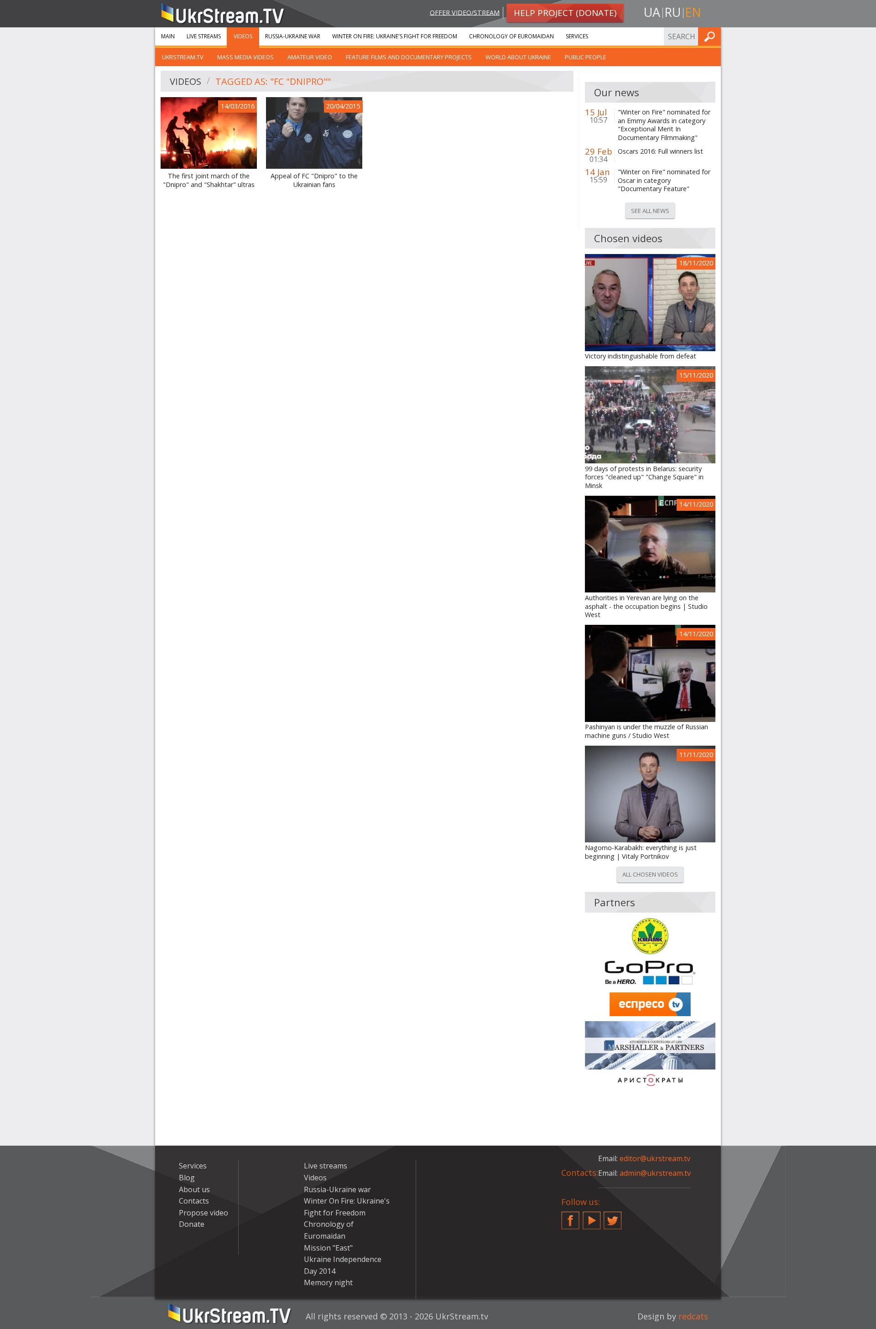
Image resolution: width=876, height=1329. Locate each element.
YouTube (592, 1217)
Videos (243, 36)
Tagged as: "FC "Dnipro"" (273, 81)
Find (711, 36)
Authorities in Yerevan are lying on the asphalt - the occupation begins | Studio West (646, 606)
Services (577, 36)
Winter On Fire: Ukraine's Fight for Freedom (394, 36)
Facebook (570, 1217)
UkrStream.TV (182, 57)
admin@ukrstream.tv (655, 1173)
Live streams (204, 36)
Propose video (203, 1213)
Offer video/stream (465, 12)
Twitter (613, 1217)
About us (194, 1189)
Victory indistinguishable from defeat (640, 356)
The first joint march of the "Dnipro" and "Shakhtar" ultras (209, 180)
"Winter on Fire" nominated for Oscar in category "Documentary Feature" (664, 180)
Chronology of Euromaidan (511, 36)
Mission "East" (328, 1248)
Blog (187, 1178)
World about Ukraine (518, 57)
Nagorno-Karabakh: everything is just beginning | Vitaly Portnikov (641, 852)
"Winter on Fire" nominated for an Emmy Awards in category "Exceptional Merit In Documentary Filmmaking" (664, 125)
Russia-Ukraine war (292, 36)
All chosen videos (650, 874)
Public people (585, 57)
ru (672, 12)
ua (652, 12)
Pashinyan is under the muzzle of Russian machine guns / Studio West (646, 731)
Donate (191, 1224)
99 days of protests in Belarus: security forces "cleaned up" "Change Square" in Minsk (644, 477)
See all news (650, 211)
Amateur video (309, 57)
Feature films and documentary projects (409, 57)
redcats (693, 1316)
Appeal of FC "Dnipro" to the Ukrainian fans (314, 180)
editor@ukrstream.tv (655, 1158)
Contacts (194, 1201)
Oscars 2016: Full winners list (660, 151)
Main (168, 36)
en (693, 12)
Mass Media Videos (245, 57)
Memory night (328, 1282)
